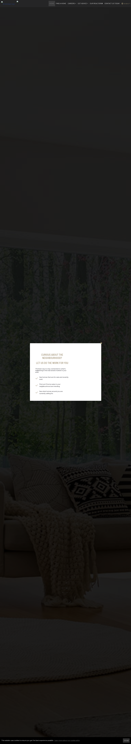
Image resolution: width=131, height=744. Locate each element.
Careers (72, 4)
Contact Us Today (112, 3)
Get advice (83, 4)
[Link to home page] (9, 3)
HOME (51, 3)
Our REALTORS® (96, 3)
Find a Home (61, 3)
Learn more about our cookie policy (67, 740)
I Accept (126, 740)
